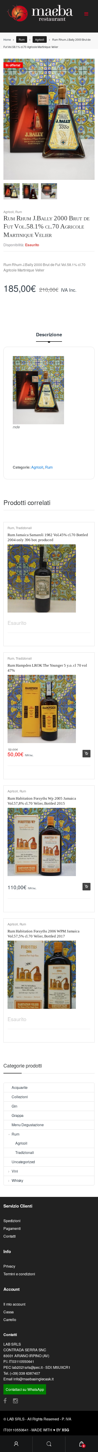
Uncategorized (23, 1161)
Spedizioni (11, 1220)
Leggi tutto (86, 621)
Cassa (8, 1311)
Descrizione (49, 335)
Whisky (17, 1180)
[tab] (49, 337)
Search (49, 1444)
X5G (65, 1429)
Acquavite (20, 1087)
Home (7, 39)
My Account (16, 1444)
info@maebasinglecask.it (33, 1379)
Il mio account (14, 1304)
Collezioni (20, 1096)
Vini (15, 1171)
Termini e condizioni (19, 1273)
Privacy (9, 1266)
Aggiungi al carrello (86, 753)
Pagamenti (12, 1228)
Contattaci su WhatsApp (25, 1389)
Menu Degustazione (28, 1124)
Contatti (9, 1236)
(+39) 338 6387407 (25, 1373)
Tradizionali (23, 527)
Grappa (17, 1115)
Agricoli (39, 39)
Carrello (9, 1319)
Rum (22, 39)
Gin (14, 1106)
